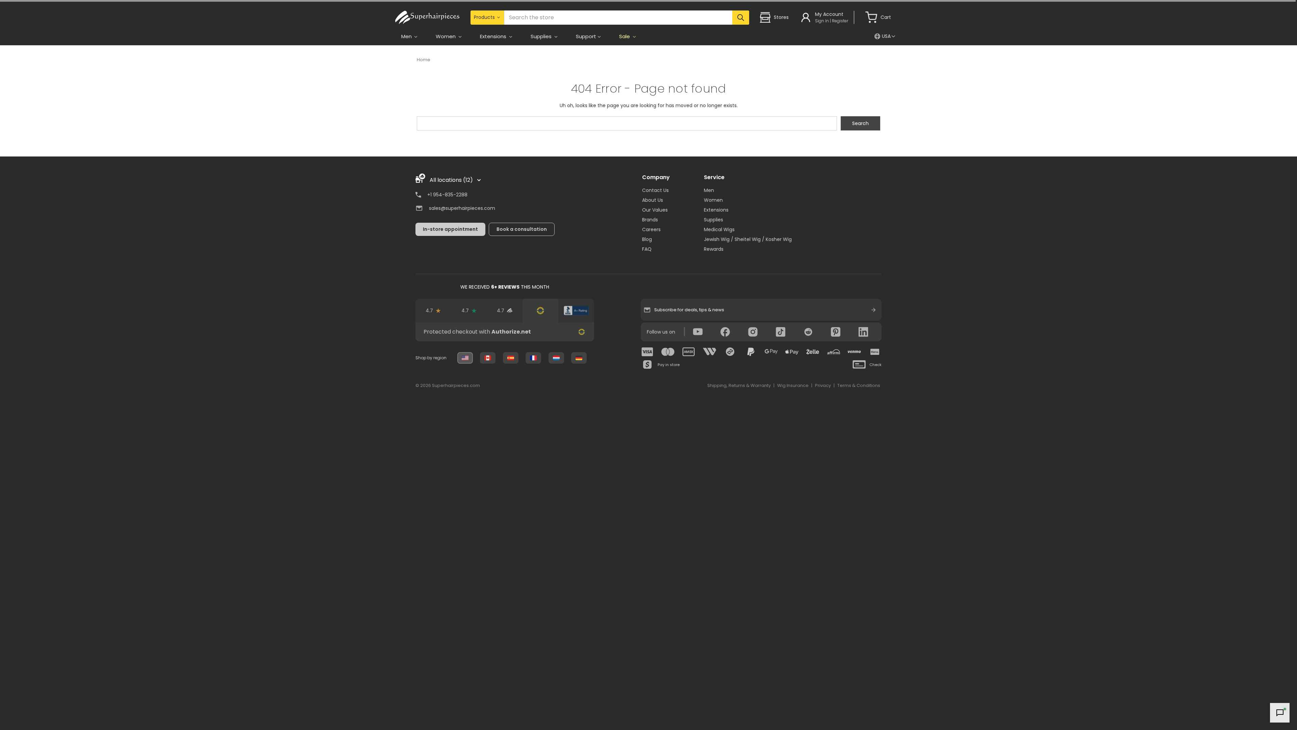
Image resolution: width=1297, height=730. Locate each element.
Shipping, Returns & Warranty (739, 385)
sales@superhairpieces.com (462, 208)
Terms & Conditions (858, 385)
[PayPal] (751, 351)
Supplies (713, 219)
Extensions (716, 209)
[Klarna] (875, 351)
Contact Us (655, 190)
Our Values (655, 209)
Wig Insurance (793, 385)
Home (423, 59)
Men (709, 190)
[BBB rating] (576, 310)
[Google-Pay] (771, 351)
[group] (504, 331)
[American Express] (688, 351)
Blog (647, 239)
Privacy (823, 385)
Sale (625, 36)
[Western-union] (709, 351)
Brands (650, 219)
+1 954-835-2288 (447, 194)
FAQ (647, 249)
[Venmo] (854, 351)
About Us (652, 200)
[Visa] (647, 351)
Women (713, 200)
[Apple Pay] (792, 351)
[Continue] (873, 310)
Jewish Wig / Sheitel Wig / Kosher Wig (748, 239)
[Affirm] (833, 351)
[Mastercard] (668, 351)
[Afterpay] (730, 351)
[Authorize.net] (540, 310)
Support (586, 36)
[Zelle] (812, 351)
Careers (651, 229)
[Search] (740, 17)
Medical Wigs (719, 229)
